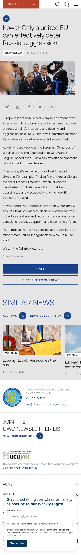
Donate (40, 269)
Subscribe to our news (40, 280)
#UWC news (13, 53)
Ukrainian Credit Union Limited (20, 467)
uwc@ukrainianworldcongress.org (45, 404)
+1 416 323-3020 (35, 398)
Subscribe (17, 543)
